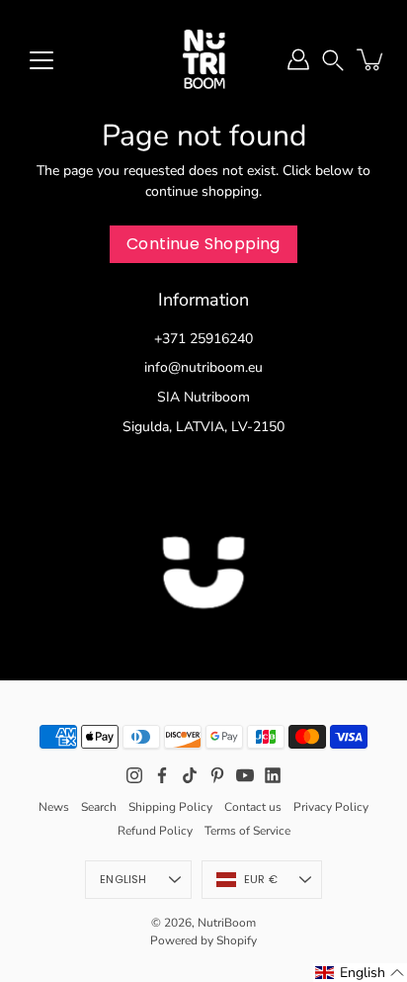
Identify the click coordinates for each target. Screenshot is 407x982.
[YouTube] (245, 775)
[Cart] (371, 59)
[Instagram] (134, 775)
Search (99, 807)
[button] (333, 58)
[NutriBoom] (203, 59)
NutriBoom (227, 923)
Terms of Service (247, 831)
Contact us (253, 807)
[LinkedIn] (273, 775)
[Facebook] (162, 775)
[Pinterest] (217, 775)
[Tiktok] (190, 775)
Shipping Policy (170, 807)
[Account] (298, 59)
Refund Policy (155, 831)
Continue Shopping (203, 243)
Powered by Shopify (203, 940)
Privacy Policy (330, 807)
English (123, 879)
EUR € (261, 879)
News (54, 807)
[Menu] (41, 60)
